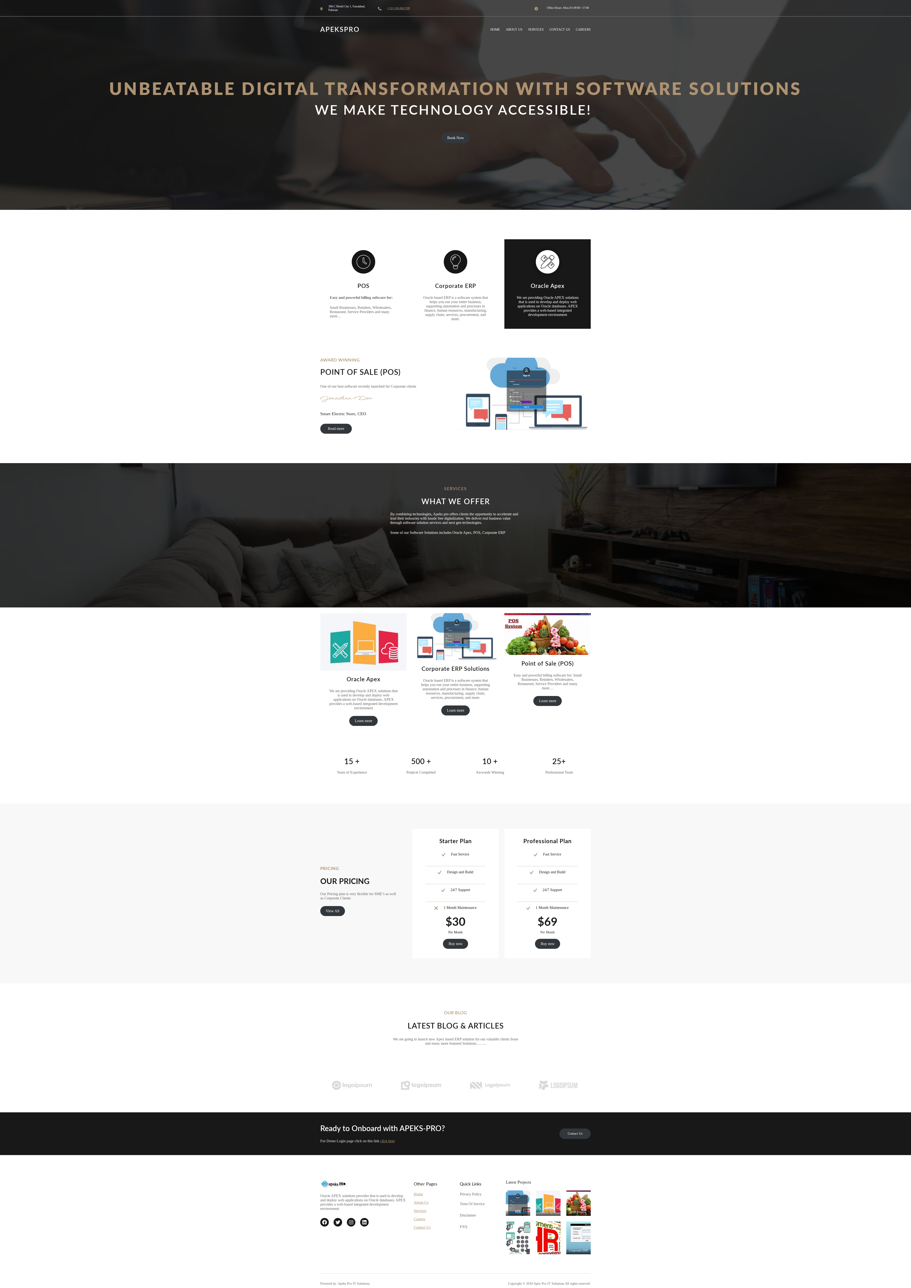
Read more (336, 429)
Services (420, 1211)
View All (332, 911)
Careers (419, 1219)
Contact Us (575, 1133)
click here (387, 1141)
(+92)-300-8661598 (398, 8)
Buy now (456, 944)
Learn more (363, 721)
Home (418, 1194)
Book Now (455, 138)
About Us (421, 1202)
